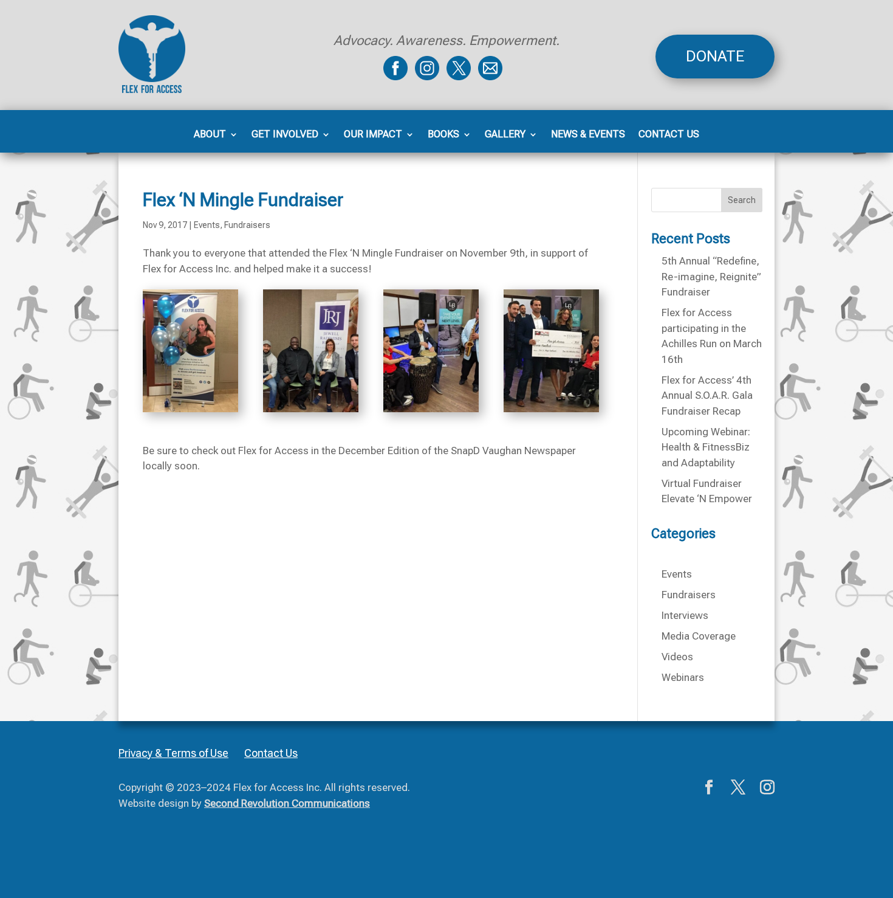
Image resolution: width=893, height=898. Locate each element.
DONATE (715, 56)
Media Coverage (699, 636)
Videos (677, 657)
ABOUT (210, 135)
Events (207, 225)
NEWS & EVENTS (588, 135)
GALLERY (505, 135)
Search (742, 200)
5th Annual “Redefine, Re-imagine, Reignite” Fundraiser (711, 276)
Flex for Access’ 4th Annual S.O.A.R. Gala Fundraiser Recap (707, 395)
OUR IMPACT (373, 135)
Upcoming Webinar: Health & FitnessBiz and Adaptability (706, 447)
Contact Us (271, 753)
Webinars (683, 677)
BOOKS (443, 135)
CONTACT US (668, 135)
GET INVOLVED (284, 135)
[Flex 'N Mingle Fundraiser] (190, 412)
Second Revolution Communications (287, 803)
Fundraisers (247, 225)
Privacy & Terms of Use (173, 753)
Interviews (685, 615)
